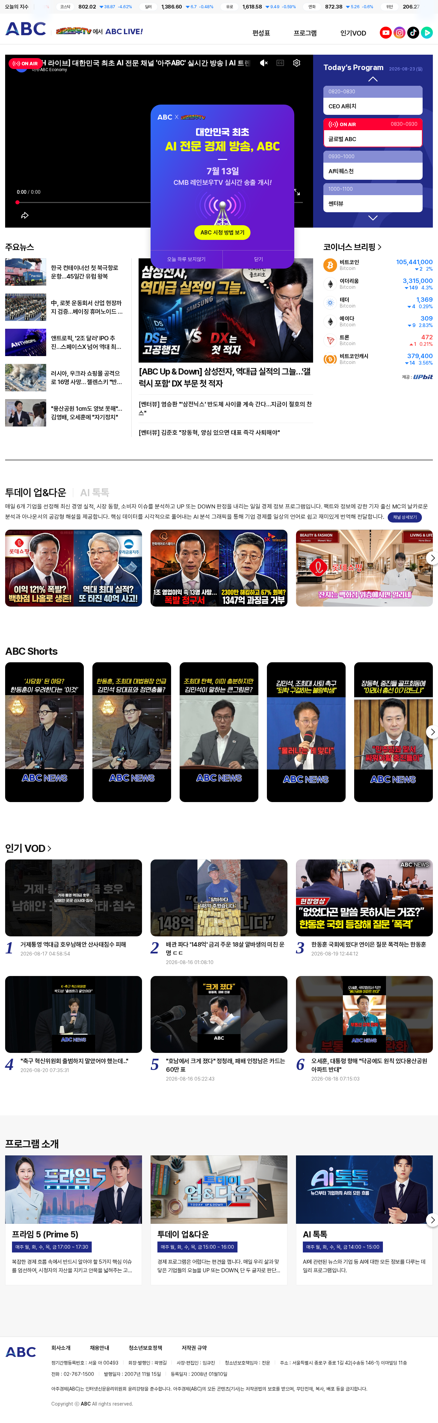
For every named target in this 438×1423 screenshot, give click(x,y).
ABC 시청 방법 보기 (223, 232)
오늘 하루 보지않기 (186, 259)
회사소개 (60, 1348)
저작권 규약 (194, 1348)
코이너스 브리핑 (349, 247)
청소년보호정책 (145, 1348)
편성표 (261, 33)
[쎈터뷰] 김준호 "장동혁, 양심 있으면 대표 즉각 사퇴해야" (209, 432)
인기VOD (353, 33)
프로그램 (305, 33)
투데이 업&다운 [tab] (35, 492)
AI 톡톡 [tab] (95, 492)
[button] (373, 79)
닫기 (258, 259)
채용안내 (99, 1348)
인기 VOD (25, 848)
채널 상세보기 (405, 517)
